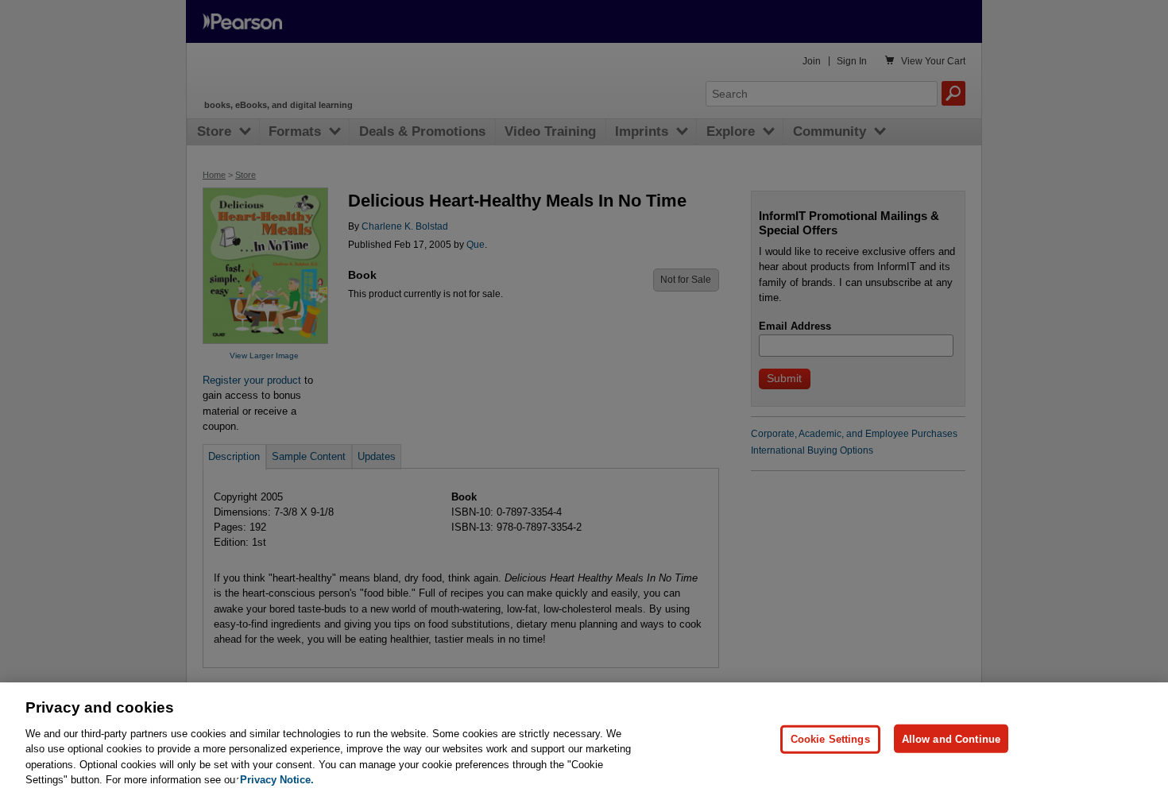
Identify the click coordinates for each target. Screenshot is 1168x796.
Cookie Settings (830, 738)
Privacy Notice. (277, 780)
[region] (584, 739)
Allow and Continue (951, 738)
